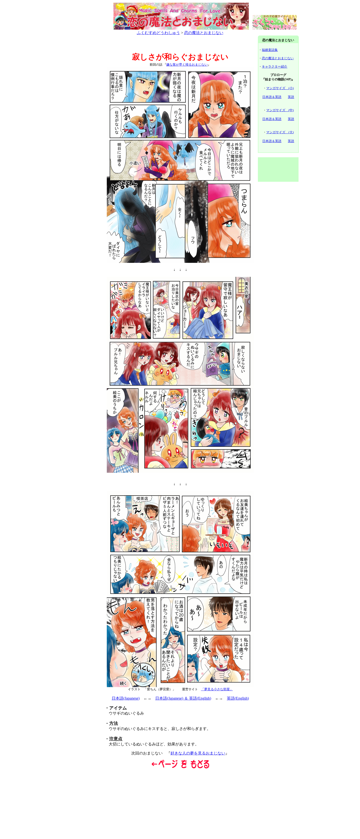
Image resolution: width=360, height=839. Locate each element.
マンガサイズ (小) (280, 88)
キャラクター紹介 (274, 66)
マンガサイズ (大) (280, 132)
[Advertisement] (81, 109)
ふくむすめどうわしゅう (158, 33)
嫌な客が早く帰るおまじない (187, 64)
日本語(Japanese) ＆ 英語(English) (183, 698)
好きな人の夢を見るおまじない (197, 753)
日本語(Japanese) (126, 698)
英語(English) (238, 698)
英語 (291, 97)
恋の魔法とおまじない (203, 33)
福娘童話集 (270, 50)
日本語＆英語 (271, 97)
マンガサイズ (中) (280, 110)
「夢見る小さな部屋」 (217, 689)
